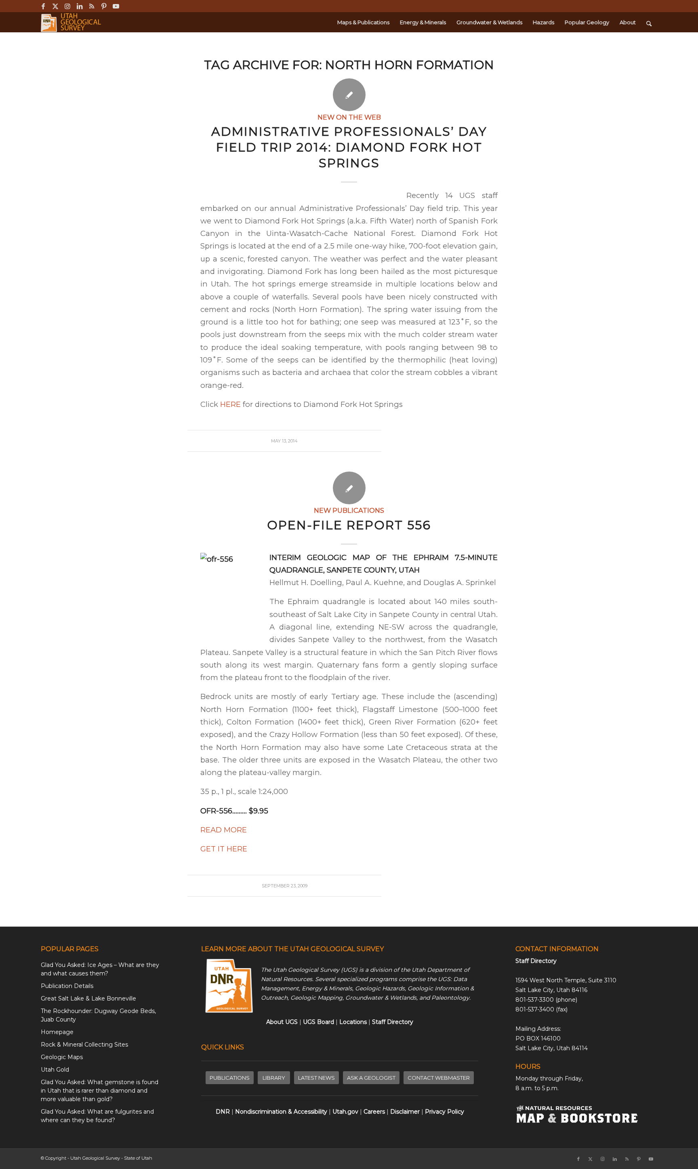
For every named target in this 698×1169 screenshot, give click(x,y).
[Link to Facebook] (43, 6)
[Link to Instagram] (67, 6)
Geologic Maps (62, 1057)
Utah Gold (55, 1069)
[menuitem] (363, 22)
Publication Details (67, 986)
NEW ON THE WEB (349, 117)
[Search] (649, 22)
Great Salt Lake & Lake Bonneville (88, 998)
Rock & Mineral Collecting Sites (84, 1044)
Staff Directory (536, 961)
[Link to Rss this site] (91, 6)
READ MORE (223, 829)
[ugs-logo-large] (72, 22)
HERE (230, 404)
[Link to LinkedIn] (79, 6)
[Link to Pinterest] (103, 6)
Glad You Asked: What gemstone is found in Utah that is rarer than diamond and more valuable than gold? (99, 1090)
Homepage (57, 1032)
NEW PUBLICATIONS (349, 510)
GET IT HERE (223, 848)
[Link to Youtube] (116, 6)
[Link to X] (55, 6)
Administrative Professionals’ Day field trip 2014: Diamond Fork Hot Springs (349, 147)
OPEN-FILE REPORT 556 (349, 525)
